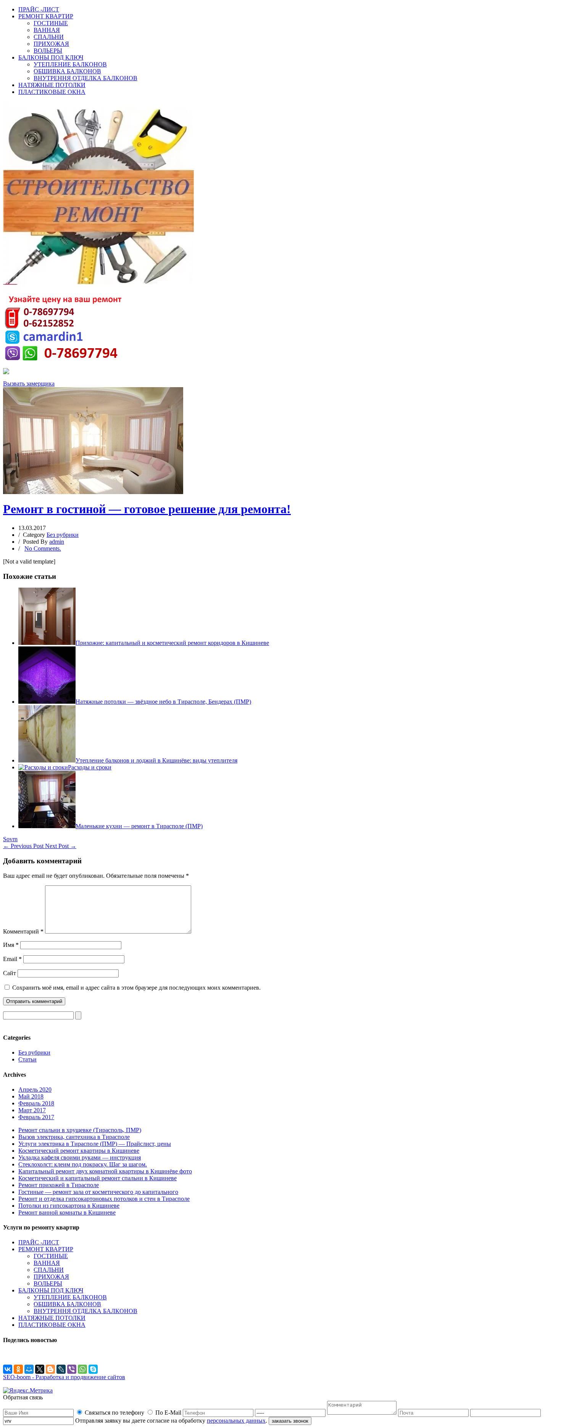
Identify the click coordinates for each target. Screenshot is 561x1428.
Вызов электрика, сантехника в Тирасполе (74, 1137)
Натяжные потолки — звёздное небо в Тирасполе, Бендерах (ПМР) (163, 701)
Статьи (27, 1059)
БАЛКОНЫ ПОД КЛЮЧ (50, 57)
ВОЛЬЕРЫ (48, 50)
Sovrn (10, 839)
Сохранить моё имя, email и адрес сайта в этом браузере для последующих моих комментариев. (136, 987)
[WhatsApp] (82, 1369)
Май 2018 (31, 1096)
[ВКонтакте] (7, 1369)
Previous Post (24, 846)
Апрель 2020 (35, 1089)
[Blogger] (50, 1369)
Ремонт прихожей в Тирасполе (58, 1185)
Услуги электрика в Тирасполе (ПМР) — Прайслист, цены (94, 1143)
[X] (39, 1369)
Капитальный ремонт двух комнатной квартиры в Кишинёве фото (105, 1171)
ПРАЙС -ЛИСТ (38, 9)
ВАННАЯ (47, 30)
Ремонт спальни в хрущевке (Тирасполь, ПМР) (79, 1130)
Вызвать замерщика (29, 383)
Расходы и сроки (89, 767)
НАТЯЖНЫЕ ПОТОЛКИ (51, 85)
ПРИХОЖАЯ (51, 43)
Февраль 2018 (36, 1103)
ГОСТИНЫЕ (51, 23)
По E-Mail (168, 1412)
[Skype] (93, 1369)
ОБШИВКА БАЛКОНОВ (67, 71)
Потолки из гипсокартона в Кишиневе (68, 1205)
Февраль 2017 (36, 1117)
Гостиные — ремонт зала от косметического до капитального (98, 1192)
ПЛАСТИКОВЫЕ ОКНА (51, 92)
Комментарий (23, 931)
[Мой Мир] (29, 1369)
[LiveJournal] (61, 1369)
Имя (11, 945)
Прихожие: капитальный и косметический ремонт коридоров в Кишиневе (172, 643)
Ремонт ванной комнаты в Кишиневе (67, 1212)
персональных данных (236, 1420)
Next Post (60, 846)
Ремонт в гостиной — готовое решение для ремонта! (147, 509)
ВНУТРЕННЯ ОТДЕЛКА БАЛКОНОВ (85, 78)
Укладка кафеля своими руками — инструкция (79, 1157)
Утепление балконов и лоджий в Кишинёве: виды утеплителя (156, 760)
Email (12, 959)
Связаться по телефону (114, 1412)
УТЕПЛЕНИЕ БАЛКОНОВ (70, 64)
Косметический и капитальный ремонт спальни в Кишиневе (97, 1178)
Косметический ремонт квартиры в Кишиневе (78, 1150)
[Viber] (71, 1369)
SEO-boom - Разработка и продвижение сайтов (64, 1377)
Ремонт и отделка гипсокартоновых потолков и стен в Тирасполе (104, 1198)
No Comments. (42, 548)
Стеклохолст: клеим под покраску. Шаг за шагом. (82, 1164)
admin (56, 541)
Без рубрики (63, 534)
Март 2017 (32, 1110)
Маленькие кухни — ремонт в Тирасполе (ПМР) (139, 826)
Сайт (9, 973)
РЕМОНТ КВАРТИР (45, 16)
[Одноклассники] (18, 1369)
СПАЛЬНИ (49, 37)
